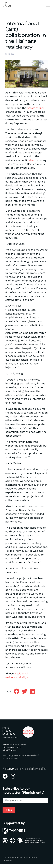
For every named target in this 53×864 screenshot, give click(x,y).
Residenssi (21, 673)
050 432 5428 (11, 758)
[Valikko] (48, 5)
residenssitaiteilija (16, 677)
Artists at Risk (35, 107)
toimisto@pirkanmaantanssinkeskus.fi (21, 755)
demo (32, 160)
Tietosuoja (7, 860)
